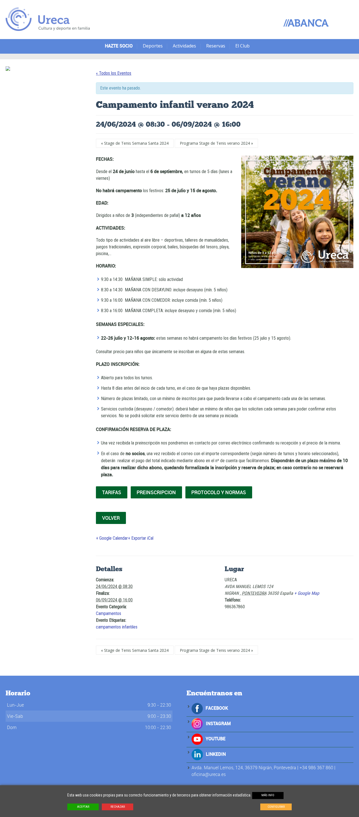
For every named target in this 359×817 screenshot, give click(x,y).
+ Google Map (306, 593)
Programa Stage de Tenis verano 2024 (216, 143)
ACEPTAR (83, 807)
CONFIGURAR (276, 807)
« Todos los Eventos (113, 73)
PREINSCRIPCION (156, 492)
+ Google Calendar (112, 538)
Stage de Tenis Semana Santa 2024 (135, 143)
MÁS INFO (267, 795)
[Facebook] (197, 708)
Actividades (184, 46)
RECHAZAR (118, 807)
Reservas (215, 46)
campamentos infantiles (116, 627)
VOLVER (111, 517)
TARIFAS (111, 492)
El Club (242, 46)
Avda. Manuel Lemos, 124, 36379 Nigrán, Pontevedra (244, 767)
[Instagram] (197, 723)
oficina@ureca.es (209, 774)
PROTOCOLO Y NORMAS (218, 492)
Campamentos (108, 613)
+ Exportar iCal (140, 538)
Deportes (153, 46)
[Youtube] (197, 739)
